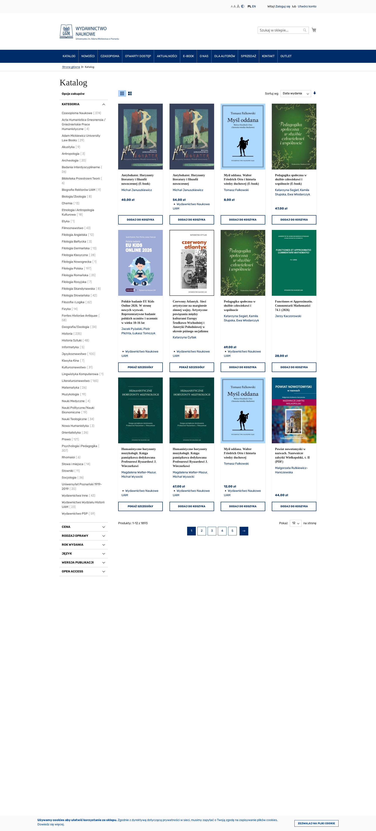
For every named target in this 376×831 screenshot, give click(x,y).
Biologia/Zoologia (77, 196)
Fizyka (70, 309)
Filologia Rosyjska (77, 282)
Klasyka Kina (73, 360)
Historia (72, 334)
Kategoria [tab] (70, 104)
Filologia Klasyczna (79, 255)
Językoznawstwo (79, 354)
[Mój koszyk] (314, 30)
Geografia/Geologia (79, 327)
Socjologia (73, 477)
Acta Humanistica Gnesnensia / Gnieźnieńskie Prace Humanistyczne (84, 124)
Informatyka (73, 347)
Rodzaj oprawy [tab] (75, 536)
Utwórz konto (307, 6)
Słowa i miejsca (76, 464)
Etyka (68, 221)
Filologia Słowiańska (79, 295)
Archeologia (74, 160)
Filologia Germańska (79, 248)
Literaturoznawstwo (80, 381)
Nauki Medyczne (76, 401)
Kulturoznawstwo (77, 367)
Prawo (70, 439)
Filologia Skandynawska (81, 289)
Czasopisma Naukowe (82, 113)
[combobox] (283, 30)
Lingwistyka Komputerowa (83, 374)
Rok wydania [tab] (72, 545)
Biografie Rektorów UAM (81, 190)
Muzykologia (74, 394)
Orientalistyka (75, 432)
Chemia (71, 203)
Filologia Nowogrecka (79, 262)
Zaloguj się (283, 6)
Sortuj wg (271, 93)
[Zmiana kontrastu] (242, 6)
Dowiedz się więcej (50, 824)
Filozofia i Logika (77, 302)
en (254, 6)
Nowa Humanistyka (78, 426)
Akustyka (71, 147)
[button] (249, 6)
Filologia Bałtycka (77, 241)
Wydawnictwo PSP (79, 513)
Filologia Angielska (78, 235)
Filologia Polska (77, 268)
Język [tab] (67, 553)
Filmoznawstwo (76, 228)
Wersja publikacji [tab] (78, 562)
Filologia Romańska (79, 275)
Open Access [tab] (72, 571)
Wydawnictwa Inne (79, 495)
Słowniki (71, 471)
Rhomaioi (71, 457)
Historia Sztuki (76, 340)
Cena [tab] (66, 527)
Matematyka (74, 387)
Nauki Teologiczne (78, 419)
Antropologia (74, 154)
